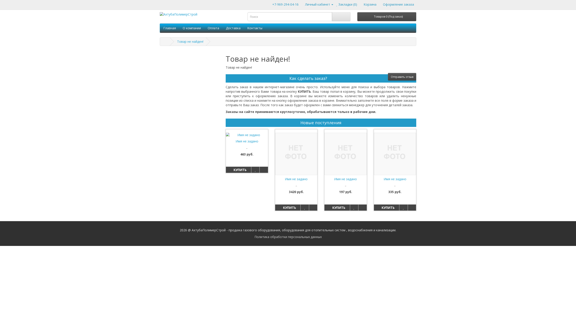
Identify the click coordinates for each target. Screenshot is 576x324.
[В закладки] (255, 170)
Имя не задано (247, 141)
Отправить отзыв (402, 77)
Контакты (254, 28)
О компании (192, 28)
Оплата (213, 28)
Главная (169, 28)
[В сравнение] (263, 170)
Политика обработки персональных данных (288, 237)
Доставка (233, 28)
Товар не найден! (190, 41)
